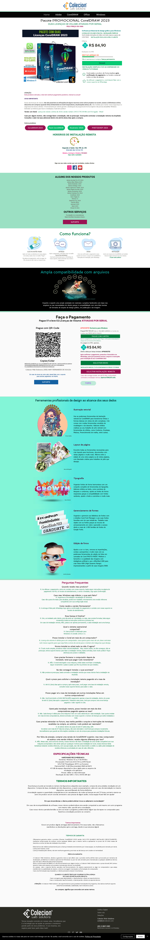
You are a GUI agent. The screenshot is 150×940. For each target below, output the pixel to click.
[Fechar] (147, 936)
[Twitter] (76, 932)
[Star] (84, 74)
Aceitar (140, 936)
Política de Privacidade (93, 936)
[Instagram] (69, 167)
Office (87, 14)
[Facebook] (75, 167)
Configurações (128, 936)
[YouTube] (80, 167)
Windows (100, 14)
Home (47, 14)
